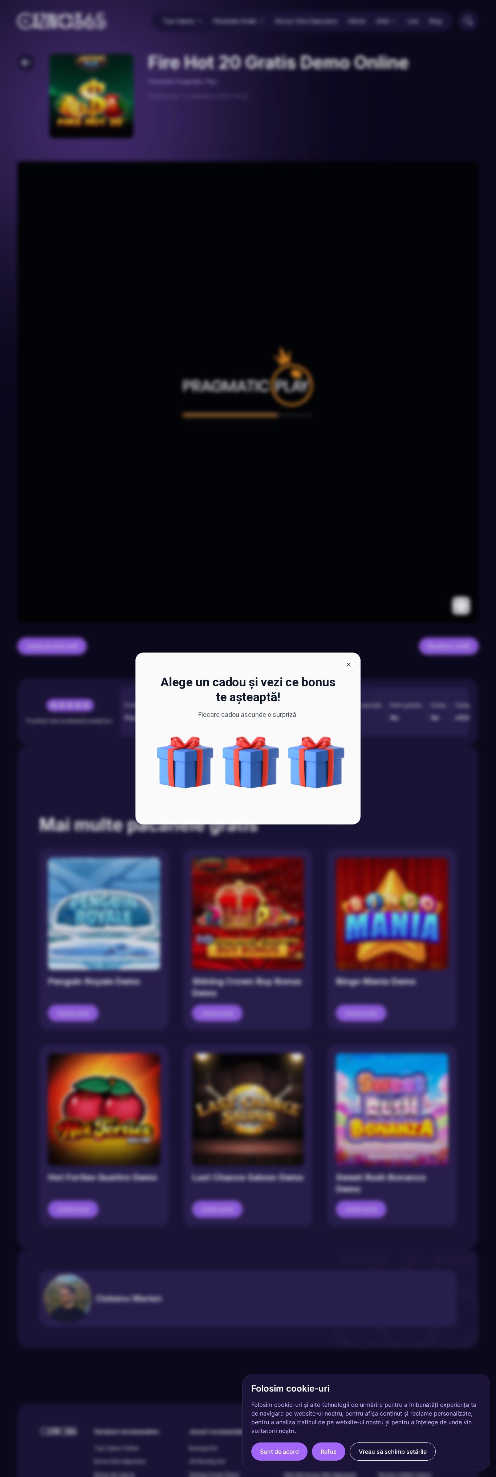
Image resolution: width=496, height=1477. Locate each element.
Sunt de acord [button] (279, 1451)
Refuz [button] (329, 1451)
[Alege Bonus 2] (251, 762)
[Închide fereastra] (348, 664)
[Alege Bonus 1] (185, 762)
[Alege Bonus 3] (316, 762)
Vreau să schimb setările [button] (393, 1451)
